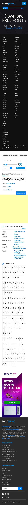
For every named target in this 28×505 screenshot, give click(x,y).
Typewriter (5, 134)
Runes (16, 98)
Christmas (17, 48)
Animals (5, 41)
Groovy (16, 69)
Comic (16, 50)
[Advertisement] (14, 209)
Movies (4, 106)
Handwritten (18, 74)
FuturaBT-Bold (5, 447)
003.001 (16, 244)
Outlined (5, 115)
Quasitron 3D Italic (6, 483)
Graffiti (4, 89)
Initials (16, 85)
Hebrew (17, 78)
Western (5, 143)
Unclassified (11, 183)
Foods (4, 80)
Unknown (5, 176)
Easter (4, 67)
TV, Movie (5, 132)
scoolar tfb (4, 472)
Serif (16, 111)
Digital (16, 61)
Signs (16, 117)
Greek (16, 65)
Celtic (16, 41)
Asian (4, 50)
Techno (4, 126)
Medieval (5, 100)
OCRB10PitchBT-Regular (8, 456)
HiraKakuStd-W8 (6, 446)
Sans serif (17, 102)
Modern (5, 104)
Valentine (5, 137)
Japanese (17, 87)
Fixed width (5, 78)
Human (17, 83)
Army (4, 46)
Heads (16, 76)
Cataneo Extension (19, 231)
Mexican (5, 102)
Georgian (5, 87)
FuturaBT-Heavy (6, 458)
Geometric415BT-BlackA (8, 455)
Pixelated (5, 117)
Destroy (17, 59)
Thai (4, 128)
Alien (4, 37)
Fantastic (5, 74)
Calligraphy (5, 61)
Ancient (4, 39)
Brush (4, 57)
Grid (16, 67)
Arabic (4, 44)
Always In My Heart (6, 479)
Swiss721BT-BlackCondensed (9, 451)
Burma (4, 59)
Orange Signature (6, 470)
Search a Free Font (14, 28)
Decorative (17, 57)
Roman (16, 95)
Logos (4, 98)
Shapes (16, 115)
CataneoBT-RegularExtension (19, 237)
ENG (4, 8)
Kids (16, 89)
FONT (8, 3)
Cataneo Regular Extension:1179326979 (19, 247)
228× (9, 186)
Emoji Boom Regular (7, 475)
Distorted (5, 65)
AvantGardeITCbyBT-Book (8, 449)
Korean (4, 93)
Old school (5, 113)
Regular (16, 234)
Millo (3, 474)
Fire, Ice (5, 76)
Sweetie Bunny (5, 477)
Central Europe (18, 44)
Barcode (5, 52)
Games (4, 85)
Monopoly (4, 468)
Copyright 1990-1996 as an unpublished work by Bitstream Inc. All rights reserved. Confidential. (20, 254)
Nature (4, 111)
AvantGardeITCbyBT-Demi (8, 453)
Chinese (17, 46)
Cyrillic (16, 55)
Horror (16, 80)
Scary (16, 104)
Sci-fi (16, 108)
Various (5, 139)
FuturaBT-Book (5, 462)
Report (24, 228)
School (16, 106)
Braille (4, 55)
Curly (16, 52)
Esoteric (5, 72)
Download (21, 193)
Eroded (4, 69)
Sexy (16, 113)
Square (4, 123)
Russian (17, 100)
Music (4, 108)
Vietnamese (6, 141)
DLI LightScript (5, 484)
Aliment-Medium (6, 481)
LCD (4, 95)
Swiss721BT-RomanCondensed (9, 460)
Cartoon (17, 39)
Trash (4, 130)
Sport (4, 121)
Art (3, 48)
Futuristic (5, 83)
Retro (16, 93)
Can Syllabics (18, 37)
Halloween (17, 72)
